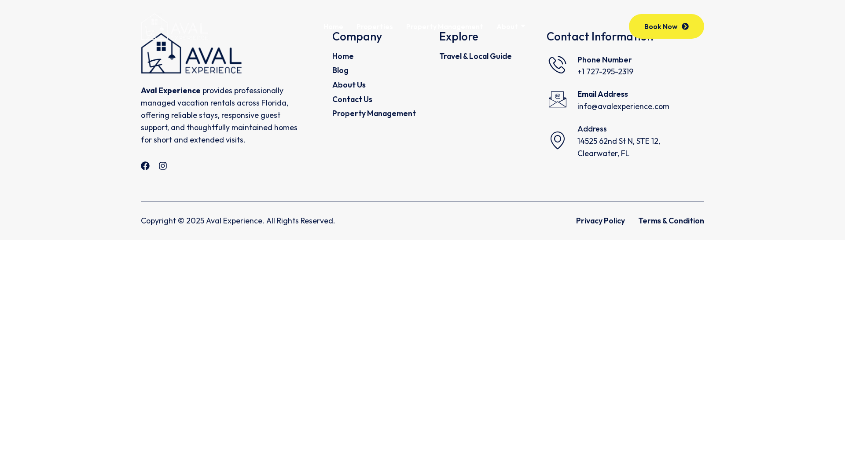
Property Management (444, 26)
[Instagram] (162, 165)
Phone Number (604, 60)
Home (333, 26)
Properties (374, 26)
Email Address (602, 94)
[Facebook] (145, 165)
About (507, 26)
